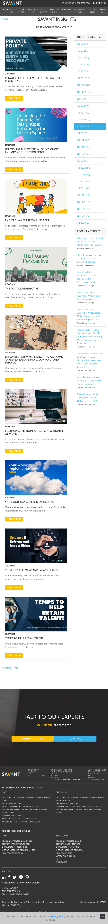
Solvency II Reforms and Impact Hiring (31, 570)
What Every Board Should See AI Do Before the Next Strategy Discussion (90, 241)
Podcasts (66, 10)
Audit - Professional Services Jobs (19, 819)
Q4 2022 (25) (84, 147)
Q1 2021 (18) (83, 195)
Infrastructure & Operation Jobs (18, 850)
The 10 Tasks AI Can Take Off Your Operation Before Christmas (89, 258)
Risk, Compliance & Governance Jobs (20, 807)
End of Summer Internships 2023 (27, 220)
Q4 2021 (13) (83, 174)
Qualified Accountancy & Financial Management (80, 798)
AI (57, 859)
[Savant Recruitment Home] (12, 3)
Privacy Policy (58, 916)
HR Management (10, 888)
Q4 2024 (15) (83, 92)
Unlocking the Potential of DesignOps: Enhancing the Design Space (32, 151)
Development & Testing (67, 847)
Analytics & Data (64, 853)
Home (5, 10)
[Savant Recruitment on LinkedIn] (94, 3)
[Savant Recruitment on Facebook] (96, 3)
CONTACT (67, 3)
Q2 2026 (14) (83, 51)
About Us (12, 11)
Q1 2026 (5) (83, 57)
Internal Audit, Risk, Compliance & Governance (79, 807)
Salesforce (61, 862)
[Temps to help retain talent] (36, 614)
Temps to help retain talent (24, 638)
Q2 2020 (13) (83, 216)
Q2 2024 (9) (83, 106)
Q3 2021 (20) (83, 181)
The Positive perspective (21, 288)
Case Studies (43, 11)
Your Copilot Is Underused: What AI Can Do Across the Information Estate (89, 277)
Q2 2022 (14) (83, 161)
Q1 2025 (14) (83, 85)
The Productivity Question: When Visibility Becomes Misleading (89, 296)
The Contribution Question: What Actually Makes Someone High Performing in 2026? (89, 314)
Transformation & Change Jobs (17, 841)
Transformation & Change (69, 841)
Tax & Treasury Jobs (11, 804)
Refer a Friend (91, 11)
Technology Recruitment (16, 831)
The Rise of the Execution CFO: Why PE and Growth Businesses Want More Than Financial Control (90, 360)
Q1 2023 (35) (83, 140)
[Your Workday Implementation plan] (36, 477)
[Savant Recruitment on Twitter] (99, 3)
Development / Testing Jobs (16, 847)
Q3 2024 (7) (83, 99)
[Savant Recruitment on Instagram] (102, 3)
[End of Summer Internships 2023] (36, 196)
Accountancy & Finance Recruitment (22, 788)
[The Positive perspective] (36, 264)
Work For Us (33, 11)
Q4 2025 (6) (83, 64)
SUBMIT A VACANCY (32, 739)
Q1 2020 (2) (83, 223)
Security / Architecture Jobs (16, 844)
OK (102, 916)
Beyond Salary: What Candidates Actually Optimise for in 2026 (87, 397)
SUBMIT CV (75, 739)
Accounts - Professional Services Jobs (21, 822)
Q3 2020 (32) (84, 209)
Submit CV (101, 11)
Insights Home (10, 668)
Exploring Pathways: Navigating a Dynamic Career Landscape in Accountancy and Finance (34, 359)
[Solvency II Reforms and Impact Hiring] (36, 546)
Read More (14, 98)
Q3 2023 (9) (83, 126)
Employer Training (11, 891)
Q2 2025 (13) (83, 78)
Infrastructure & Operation (70, 850)
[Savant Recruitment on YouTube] (105, 3)
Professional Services (67, 804)
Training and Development (15, 894)
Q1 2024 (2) (83, 113)
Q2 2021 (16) (83, 188)
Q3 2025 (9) (83, 71)
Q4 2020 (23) (84, 202)
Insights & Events (79, 11)
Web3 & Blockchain (65, 856)
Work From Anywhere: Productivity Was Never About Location (89, 380)
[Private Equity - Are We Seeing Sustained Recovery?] (36, 53)
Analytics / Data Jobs (12, 853)
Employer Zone (54, 11)
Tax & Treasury (63, 801)
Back (5, 19)
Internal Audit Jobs (12, 816)
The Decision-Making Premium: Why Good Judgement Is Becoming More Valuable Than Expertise (89, 337)
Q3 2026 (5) (83, 44)
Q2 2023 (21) (83, 133)
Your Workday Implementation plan (29, 502)
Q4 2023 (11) (83, 119)
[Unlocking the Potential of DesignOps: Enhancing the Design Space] (36, 125)
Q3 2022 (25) (83, 154)
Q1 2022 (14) (83, 168)
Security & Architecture (68, 844)
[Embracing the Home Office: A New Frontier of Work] (36, 406)
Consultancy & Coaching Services (20, 883)
